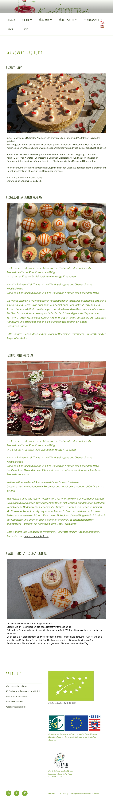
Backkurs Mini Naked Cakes (20, 355)
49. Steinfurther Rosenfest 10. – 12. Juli (23, 691)
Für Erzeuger (44, 19)
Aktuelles (11, 19)
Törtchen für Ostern (14, 701)
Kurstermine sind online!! (16, 707)
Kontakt (25, 29)
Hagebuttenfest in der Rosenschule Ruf (26, 553)
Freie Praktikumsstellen (16, 696)
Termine (11, 29)
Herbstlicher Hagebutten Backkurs (24, 197)
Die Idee (25, 19)
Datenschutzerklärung (58, 793)
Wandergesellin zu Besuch (17, 686)
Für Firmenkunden (92, 19)
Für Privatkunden (66, 19)
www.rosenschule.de (36, 536)
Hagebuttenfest (14, 67)
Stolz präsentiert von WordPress (84, 793)
